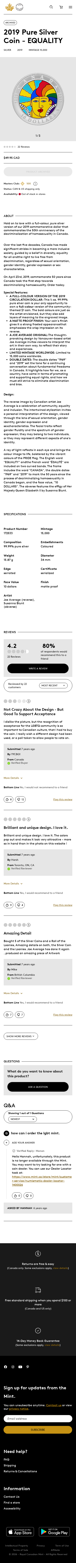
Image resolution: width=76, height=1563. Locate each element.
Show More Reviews (19, 1036)
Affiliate (55, 1549)
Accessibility (12, 1508)
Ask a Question (38, 1086)
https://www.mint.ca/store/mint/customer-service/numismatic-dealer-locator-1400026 (42, 1181)
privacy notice (18, 1408)
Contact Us (11, 1496)
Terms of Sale (20, 1549)
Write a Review (38, 668)
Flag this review (62, 799)
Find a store (12, 1502)
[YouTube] (20, 1367)
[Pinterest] (28, 1367)
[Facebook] (5, 1367)
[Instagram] (13, 1367)
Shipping (10, 1465)
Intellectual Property (16, 1545)
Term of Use (62, 1545)
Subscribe (38, 1429)
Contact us (53, 1405)
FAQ (6, 1459)
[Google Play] (54, 1531)
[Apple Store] (20, 1531)
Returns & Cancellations (20, 1471)
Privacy (41, 1545)
